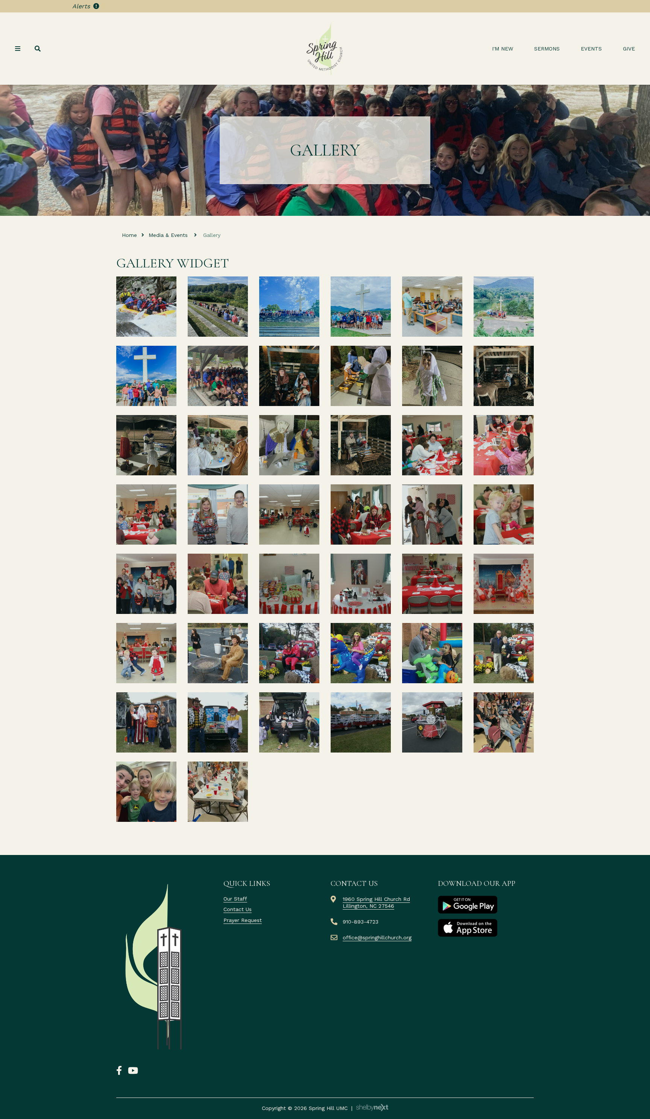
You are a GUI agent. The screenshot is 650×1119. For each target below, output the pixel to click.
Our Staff (235, 899)
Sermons (547, 49)
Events (591, 49)
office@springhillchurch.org (377, 937)
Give (629, 49)
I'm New (502, 49)
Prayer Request (242, 920)
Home (129, 235)
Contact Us (237, 909)
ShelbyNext (372, 1107)
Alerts (82, 6)
